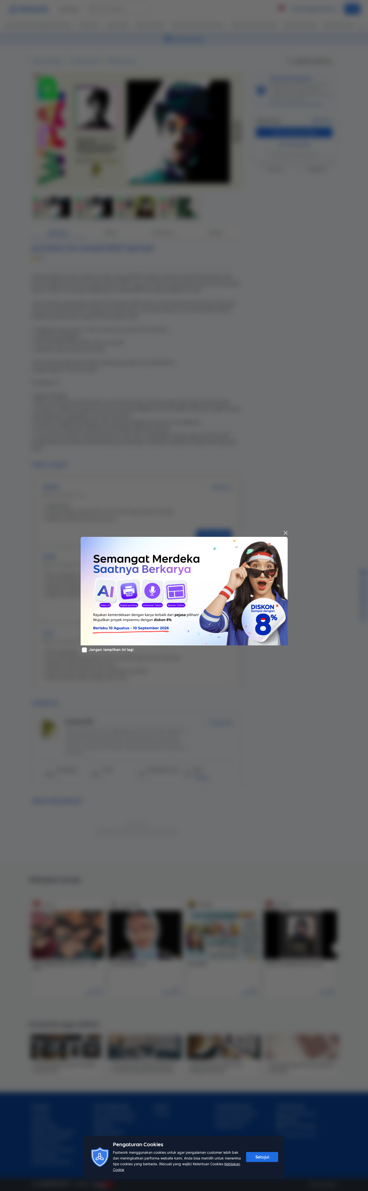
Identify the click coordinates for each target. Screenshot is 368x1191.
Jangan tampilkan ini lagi (111, 649)
